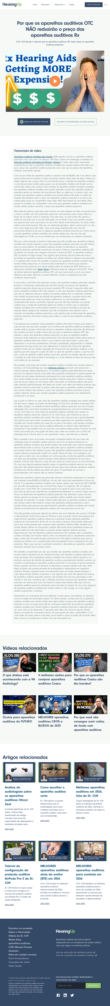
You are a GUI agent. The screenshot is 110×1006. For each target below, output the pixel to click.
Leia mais (9, 829)
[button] (46, 4)
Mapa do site (30, 981)
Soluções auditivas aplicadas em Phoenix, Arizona (37, 162)
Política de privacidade (17, 981)
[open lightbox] (55, 81)
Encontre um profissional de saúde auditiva (75, 122)
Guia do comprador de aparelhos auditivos (75, 955)
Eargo (46, 269)
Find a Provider (93, 5)
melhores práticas (56, 368)
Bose (40, 269)
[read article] (19, 772)
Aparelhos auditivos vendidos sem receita (33, 157)
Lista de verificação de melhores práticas (74, 952)
